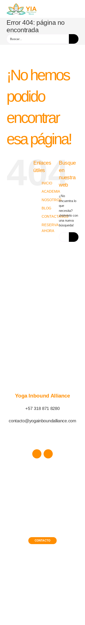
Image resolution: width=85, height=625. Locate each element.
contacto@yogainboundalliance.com (42, 420)
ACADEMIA (51, 191)
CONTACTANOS (55, 216)
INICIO (47, 183)
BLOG (46, 208)
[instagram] (48, 453)
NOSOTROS (52, 200)
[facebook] (36, 453)
